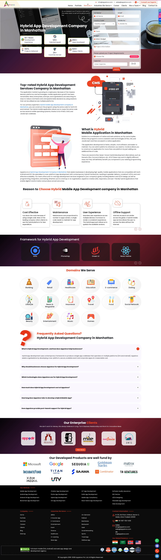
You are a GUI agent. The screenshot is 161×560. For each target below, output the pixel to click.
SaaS (83, 527)
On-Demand (86, 515)
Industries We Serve (102, 5)
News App (54, 540)
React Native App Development (92, 501)
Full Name (98, 13)
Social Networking (87, 531)
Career (116, 5)
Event (53, 527)
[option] (35, 211)
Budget (97, 36)
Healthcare (54, 534)
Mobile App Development (28, 491)
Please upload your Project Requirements (109, 53)
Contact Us (152, 5)
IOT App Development (89, 491)
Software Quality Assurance (121, 491)
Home (70, 5)
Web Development (118, 504)
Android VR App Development (29, 497)
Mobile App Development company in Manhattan (88, 189)
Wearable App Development (121, 501)
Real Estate (85, 521)
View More (80, 450)
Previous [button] (135, 229)
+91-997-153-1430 (124, 521)
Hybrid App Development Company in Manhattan (48, 172)
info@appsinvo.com (105, 2)
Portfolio (78, 5)
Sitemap (23, 534)
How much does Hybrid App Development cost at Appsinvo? (46, 387)
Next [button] (139, 229)
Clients (124, 5)
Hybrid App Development (59, 497)
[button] (157, 556)
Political (84, 518)
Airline (53, 515)
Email (120, 13)
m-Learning (55, 537)
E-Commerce (55, 521)
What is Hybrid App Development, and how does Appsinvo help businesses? (52, 349)
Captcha (97, 61)
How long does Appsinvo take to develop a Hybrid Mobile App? (47, 398)
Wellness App (86, 540)
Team (96, 28)
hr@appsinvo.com (122, 534)
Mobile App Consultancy (89, 497)
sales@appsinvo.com (123, 2)
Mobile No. (122, 20)
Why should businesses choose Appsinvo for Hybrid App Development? (50, 367)
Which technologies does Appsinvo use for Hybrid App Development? (50, 377)
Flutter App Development (59, 494)
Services (87, 5)
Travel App (85, 537)
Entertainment (55, 524)
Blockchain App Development (29, 501)
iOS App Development (58, 501)
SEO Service (116, 494)
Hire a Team (134, 5)
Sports (84, 534)
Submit (116, 69)
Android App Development (28, 494)
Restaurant (85, 524)
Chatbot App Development (60, 491)
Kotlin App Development (89, 494)
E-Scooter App (55, 518)
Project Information (101, 43)
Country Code (99, 20)
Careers (22, 524)
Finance (53, 531)
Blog (144, 5)
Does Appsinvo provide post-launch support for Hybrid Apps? (47, 408)
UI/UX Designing (117, 497)
